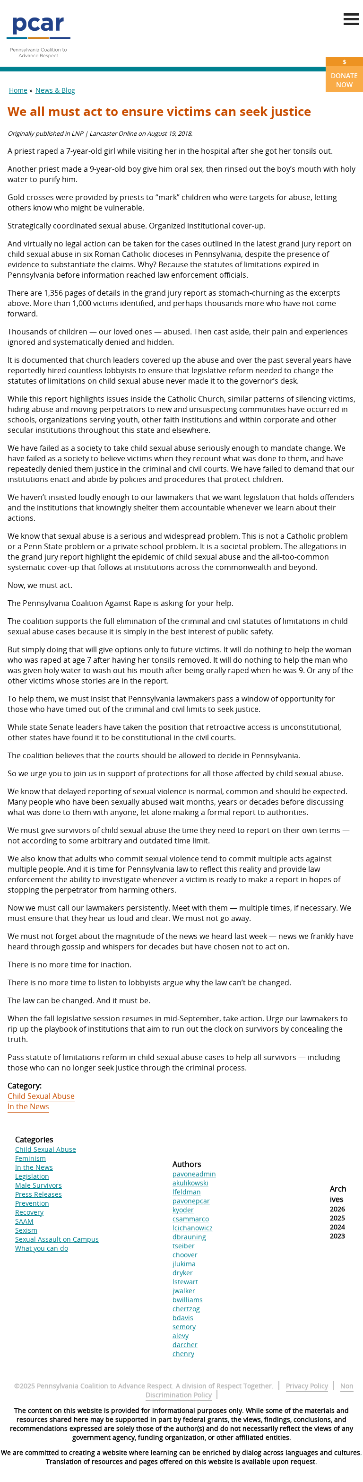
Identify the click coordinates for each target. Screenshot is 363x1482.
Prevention (32, 1203)
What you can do (41, 1248)
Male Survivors (38, 1185)
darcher (185, 1344)
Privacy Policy (307, 1385)
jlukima (184, 1263)
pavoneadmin (194, 1173)
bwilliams (188, 1299)
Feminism (30, 1158)
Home (18, 90)
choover (185, 1254)
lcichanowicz (193, 1227)
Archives (338, 1194)
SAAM (24, 1221)
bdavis (183, 1317)
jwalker (184, 1290)
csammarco (191, 1218)
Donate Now (344, 73)
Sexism (26, 1230)
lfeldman (187, 1191)
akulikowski (190, 1182)
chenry (183, 1353)
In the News (28, 1106)
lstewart (185, 1281)
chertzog (186, 1308)
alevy (181, 1335)
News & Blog (55, 90)
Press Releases (38, 1194)
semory (184, 1326)
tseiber (184, 1245)
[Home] (38, 61)
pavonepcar (191, 1200)
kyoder (183, 1209)
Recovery (29, 1212)
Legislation (32, 1176)
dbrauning (189, 1236)
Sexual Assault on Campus (57, 1239)
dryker (183, 1272)
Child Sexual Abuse (41, 1096)
